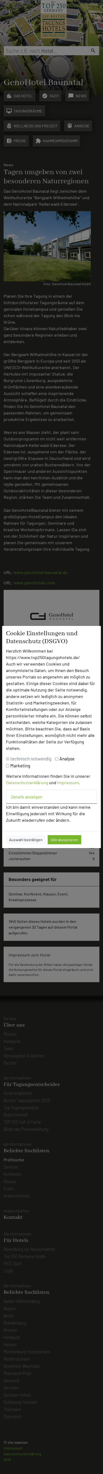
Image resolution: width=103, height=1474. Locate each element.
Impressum (68, 782)
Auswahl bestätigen (26, 839)
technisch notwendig (30, 758)
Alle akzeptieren (64, 839)
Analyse (66, 758)
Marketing (20, 765)
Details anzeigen (26, 796)
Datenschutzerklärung (27, 782)
